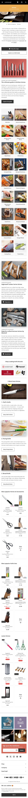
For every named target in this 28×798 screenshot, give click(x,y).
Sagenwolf (21, 40)
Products (12, 24)
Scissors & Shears (7, 237)
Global (15, 42)
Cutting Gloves (7, 254)
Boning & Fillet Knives (20, 172)
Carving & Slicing (7, 172)
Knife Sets (7, 122)
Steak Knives (7, 221)
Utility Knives (20, 155)
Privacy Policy (5, 791)
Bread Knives (7, 155)
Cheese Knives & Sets (20, 204)
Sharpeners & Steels (20, 221)
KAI (25, 40)
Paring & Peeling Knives (20, 139)
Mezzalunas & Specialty (7, 205)
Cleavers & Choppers (20, 188)
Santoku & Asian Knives (7, 139)
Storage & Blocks (20, 237)
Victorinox (14, 40)
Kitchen (19, 24)
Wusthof (9, 40)
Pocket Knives (20, 254)
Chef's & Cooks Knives (20, 122)
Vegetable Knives (7, 188)
